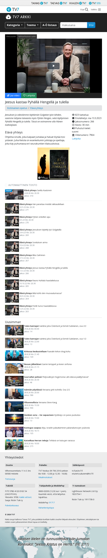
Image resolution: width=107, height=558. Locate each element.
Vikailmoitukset (45, 477)
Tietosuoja (10, 479)
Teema (31, 25)
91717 (52, 502)
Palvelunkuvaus (12, 505)
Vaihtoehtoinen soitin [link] (27, 36)
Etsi (91, 25)
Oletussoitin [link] (11, 36)
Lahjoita (30, 95)
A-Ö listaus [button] (49, 25)
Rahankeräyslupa (46, 507)
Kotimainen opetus (17, 108)
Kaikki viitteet (25, 497)
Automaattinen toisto (22, 185)
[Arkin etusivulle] (18, 16)
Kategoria (13, 25)
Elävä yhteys (36, 108)
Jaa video (15, 95)
